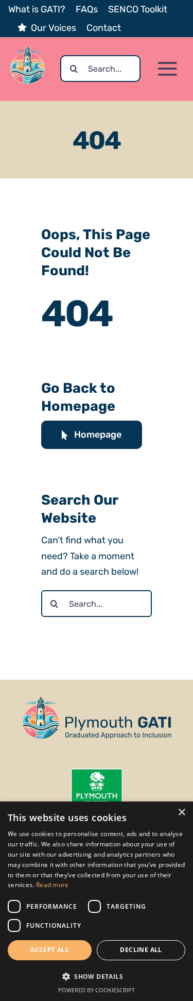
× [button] (181, 812)
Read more (52, 884)
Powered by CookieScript (96, 990)
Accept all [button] (49, 949)
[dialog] (96, 901)
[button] (96, 976)
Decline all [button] (141, 949)
